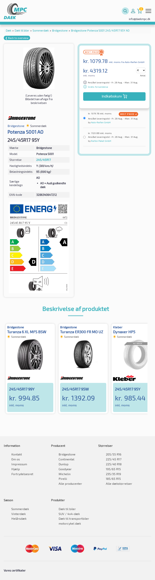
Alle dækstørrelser (119, 483)
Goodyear (65, 469)
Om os (15, 459)
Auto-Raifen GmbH (101, 122)
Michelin (65, 474)
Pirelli (63, 478)
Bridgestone (67, 454)
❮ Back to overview (17, 37)
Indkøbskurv (112, 96)
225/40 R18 (114, 464)
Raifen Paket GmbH (101, 140)
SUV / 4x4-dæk (69, 514)
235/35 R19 (113, 474)
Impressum (19, 464)
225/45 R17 (113, 459)
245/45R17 (43, 159)
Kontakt (16, 454)
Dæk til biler (67, 509)
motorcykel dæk (70, 523)
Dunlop (63, 464)
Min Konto (133, 11)
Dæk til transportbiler (74, 518)
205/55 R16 (113, 454)
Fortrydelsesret (22, 474)
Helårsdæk (18, 518)
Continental (66, 459)
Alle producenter (70, 483)
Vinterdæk (18, 514)
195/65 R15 (113, 469)
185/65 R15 (113, 478)
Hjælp (15, 469)
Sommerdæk (20, 509)
